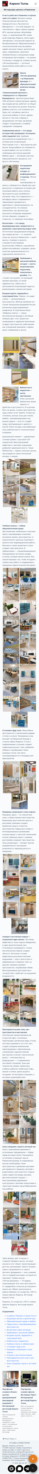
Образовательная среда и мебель (21, 1321)
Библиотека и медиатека (17, 1341)
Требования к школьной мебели (20, 1333)
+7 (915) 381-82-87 (19, 1463)
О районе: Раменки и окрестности (21, 1316)
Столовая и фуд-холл (16, 1347)
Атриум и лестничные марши (19, 1355)
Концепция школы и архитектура (21, 1318)
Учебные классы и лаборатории (20, 1344)
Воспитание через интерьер (19, 1330)
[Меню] (36, 4)
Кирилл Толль (19, 3)
